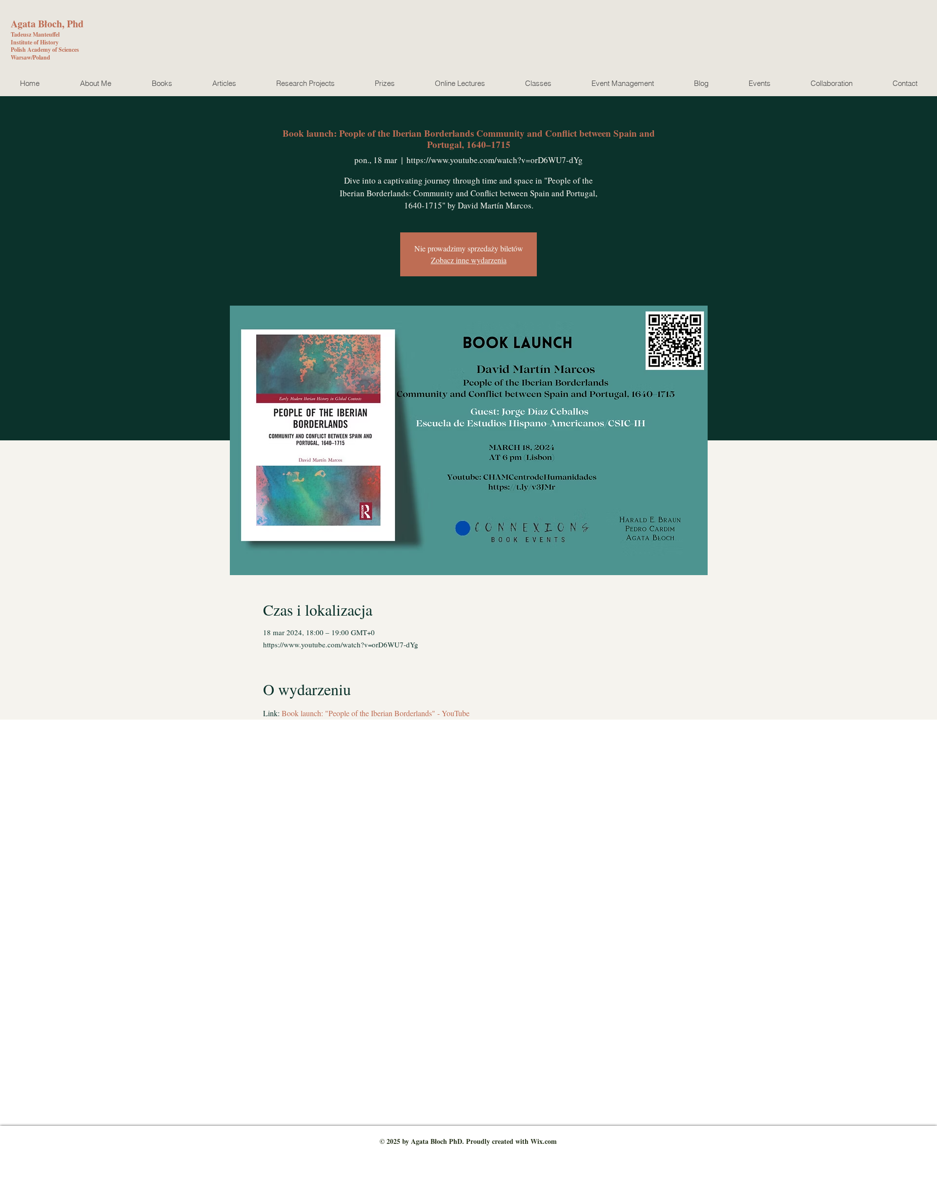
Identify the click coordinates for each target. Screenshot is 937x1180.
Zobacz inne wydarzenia (469, 260)
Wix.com (543, 1141)
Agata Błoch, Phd (47, 24)
